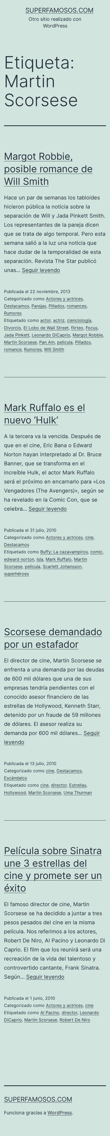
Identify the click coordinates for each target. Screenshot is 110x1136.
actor (45, 320)
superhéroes (16, 573)
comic (96, 551)
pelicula (65, 342)
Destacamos (16, 306)
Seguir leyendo (41, 270)
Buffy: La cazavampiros (64, 551)
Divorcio (12, 327)
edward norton (19, 559)
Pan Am (47, 342)
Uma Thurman (78, 792)
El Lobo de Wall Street (46, 327)
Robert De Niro (75, 1019)
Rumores (13, 313)
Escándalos (15, 778)
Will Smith (54, 349)
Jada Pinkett (16, 335)
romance (13, 349)
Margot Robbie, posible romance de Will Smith (48, 168)
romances (77, 306)
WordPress (60, 1112)
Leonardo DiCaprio (51, 335)
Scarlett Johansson (62, 566)
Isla (40, 559)
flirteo (77, 327)
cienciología (79, 320)
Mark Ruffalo (59, 559)
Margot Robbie (88, 335)
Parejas (39, 306)
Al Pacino (49, 1012)
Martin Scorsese (20, 342)
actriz (59, 320)
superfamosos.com (59, 10)
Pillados (56, 306)
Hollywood (15, 792)
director (59, 785)
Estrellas (77, 785)
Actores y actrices (64, 298)
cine (89, 537)
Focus (91, 327)
